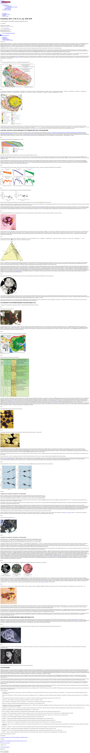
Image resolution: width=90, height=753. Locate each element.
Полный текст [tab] (5, 38)
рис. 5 (26, 163)
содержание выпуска (24, 737)
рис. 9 (16, 304)
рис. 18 (75, 619)
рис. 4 (18, 162)
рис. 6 (39, 206)
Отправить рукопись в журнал (21, 740)
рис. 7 (54, 231)
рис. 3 (29, 134)
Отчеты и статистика (7, 9)
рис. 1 (78, 56)
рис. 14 (6, 458)
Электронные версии (6, 14)
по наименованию (10, 6)
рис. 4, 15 (66, 512)
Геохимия (4, 15)
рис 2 (12, 133)
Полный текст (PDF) (5, 35)
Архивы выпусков (8, 7)
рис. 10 (13, 326)
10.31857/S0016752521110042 (9, 33)
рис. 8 (17, 270)
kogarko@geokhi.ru (6, 28)
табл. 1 (8, 458)
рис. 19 (42, 621)
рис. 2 (17, 57)
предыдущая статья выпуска (15, 737)
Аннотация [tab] (4, 37)
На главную (2, 0)
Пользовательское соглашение (5, 742)
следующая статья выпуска (5, 737)
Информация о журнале (11, 740)
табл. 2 (69, 512)
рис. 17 (43, 581)
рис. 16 (59, 555)
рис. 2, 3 (51, 132)
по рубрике (15, 6)
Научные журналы (3, 3)
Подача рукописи (8, 8)
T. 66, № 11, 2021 (5, 16)
